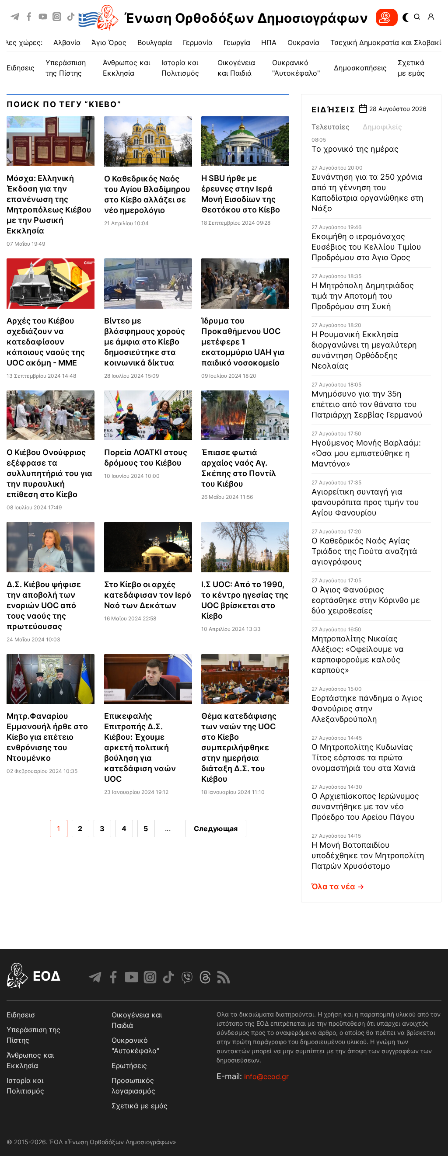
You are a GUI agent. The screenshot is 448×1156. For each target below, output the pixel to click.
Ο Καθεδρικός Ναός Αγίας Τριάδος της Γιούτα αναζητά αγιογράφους (364, 551)
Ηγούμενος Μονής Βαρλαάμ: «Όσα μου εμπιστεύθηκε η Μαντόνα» (366, 453)
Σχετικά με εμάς (140, 1105)
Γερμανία (198, 42)
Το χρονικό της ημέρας (355, 148)
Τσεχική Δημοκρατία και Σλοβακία (387, 42)
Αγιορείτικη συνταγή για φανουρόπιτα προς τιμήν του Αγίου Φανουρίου (365, 502)
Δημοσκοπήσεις (360, 67)
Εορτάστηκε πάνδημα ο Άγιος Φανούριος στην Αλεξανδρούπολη (367, 708)
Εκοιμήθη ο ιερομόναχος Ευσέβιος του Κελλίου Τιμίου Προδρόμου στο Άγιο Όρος (366, 247)
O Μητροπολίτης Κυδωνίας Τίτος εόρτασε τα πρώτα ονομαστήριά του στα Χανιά (364, 757)
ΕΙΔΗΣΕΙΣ (21, 67)
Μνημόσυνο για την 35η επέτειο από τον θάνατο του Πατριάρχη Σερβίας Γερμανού (367, 404)
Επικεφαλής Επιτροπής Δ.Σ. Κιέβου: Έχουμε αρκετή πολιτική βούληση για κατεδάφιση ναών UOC (140, 747)
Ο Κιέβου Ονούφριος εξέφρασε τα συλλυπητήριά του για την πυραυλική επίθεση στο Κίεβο (49, 473)
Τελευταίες (331, 126)
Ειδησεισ (21, 1014)
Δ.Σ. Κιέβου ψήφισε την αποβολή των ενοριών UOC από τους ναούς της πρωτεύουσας (44, 605)
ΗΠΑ (268, 42)
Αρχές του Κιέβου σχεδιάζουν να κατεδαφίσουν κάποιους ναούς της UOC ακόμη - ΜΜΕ (46, 341)
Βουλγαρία (154, 42)
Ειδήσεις (333, 109)
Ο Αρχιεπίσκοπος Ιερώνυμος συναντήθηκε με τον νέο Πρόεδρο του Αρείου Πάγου (365, 806)
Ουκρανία (303, 42)
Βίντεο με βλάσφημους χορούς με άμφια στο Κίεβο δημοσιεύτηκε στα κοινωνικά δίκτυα (144, 341)
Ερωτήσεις (129, 1065)
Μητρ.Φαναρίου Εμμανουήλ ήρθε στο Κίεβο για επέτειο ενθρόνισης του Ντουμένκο (47, 737)
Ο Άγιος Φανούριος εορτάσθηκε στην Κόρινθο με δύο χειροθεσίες (366, 600)
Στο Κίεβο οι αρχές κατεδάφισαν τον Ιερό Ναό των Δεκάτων (147, 595)
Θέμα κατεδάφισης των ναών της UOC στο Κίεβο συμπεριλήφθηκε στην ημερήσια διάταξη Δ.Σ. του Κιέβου (238, 747)
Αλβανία (66, 42)
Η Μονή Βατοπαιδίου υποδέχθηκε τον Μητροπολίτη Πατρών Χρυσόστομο (368, 855)
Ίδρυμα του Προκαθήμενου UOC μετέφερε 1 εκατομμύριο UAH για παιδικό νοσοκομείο (243, 341)
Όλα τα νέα (333, 886)
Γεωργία (237, 42)
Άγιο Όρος (108, 42)
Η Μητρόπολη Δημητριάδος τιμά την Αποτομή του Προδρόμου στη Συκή (363, 296)
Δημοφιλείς (382, 126)
